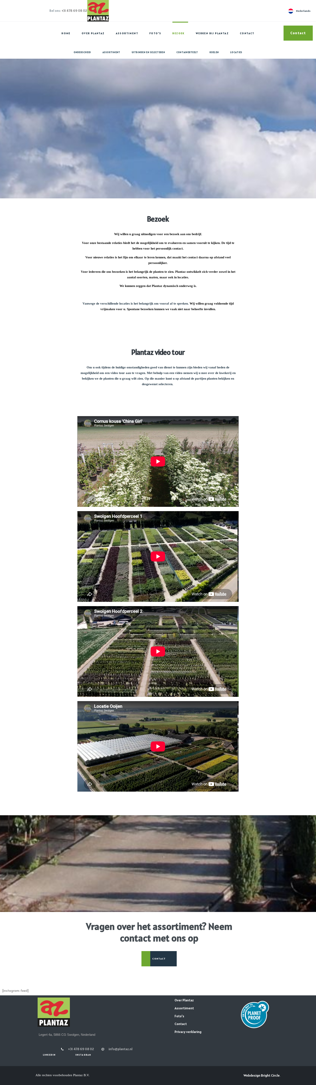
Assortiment (127, 33)
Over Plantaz (93, 33)
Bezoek (178, 33)
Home (66, 33)
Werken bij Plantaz (212, 33)
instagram (83, 1054)
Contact (247, 33)
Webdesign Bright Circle (262, 1075)
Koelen (214, 52)
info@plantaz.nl (120, 1049)
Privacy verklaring (188, 1032)
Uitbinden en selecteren (148, 52)
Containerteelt (187, 52)
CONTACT (159, 958)
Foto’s (155, 33)
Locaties (236, 52)
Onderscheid (82, 52)
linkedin (49, 1054)
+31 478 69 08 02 (74, 11)
